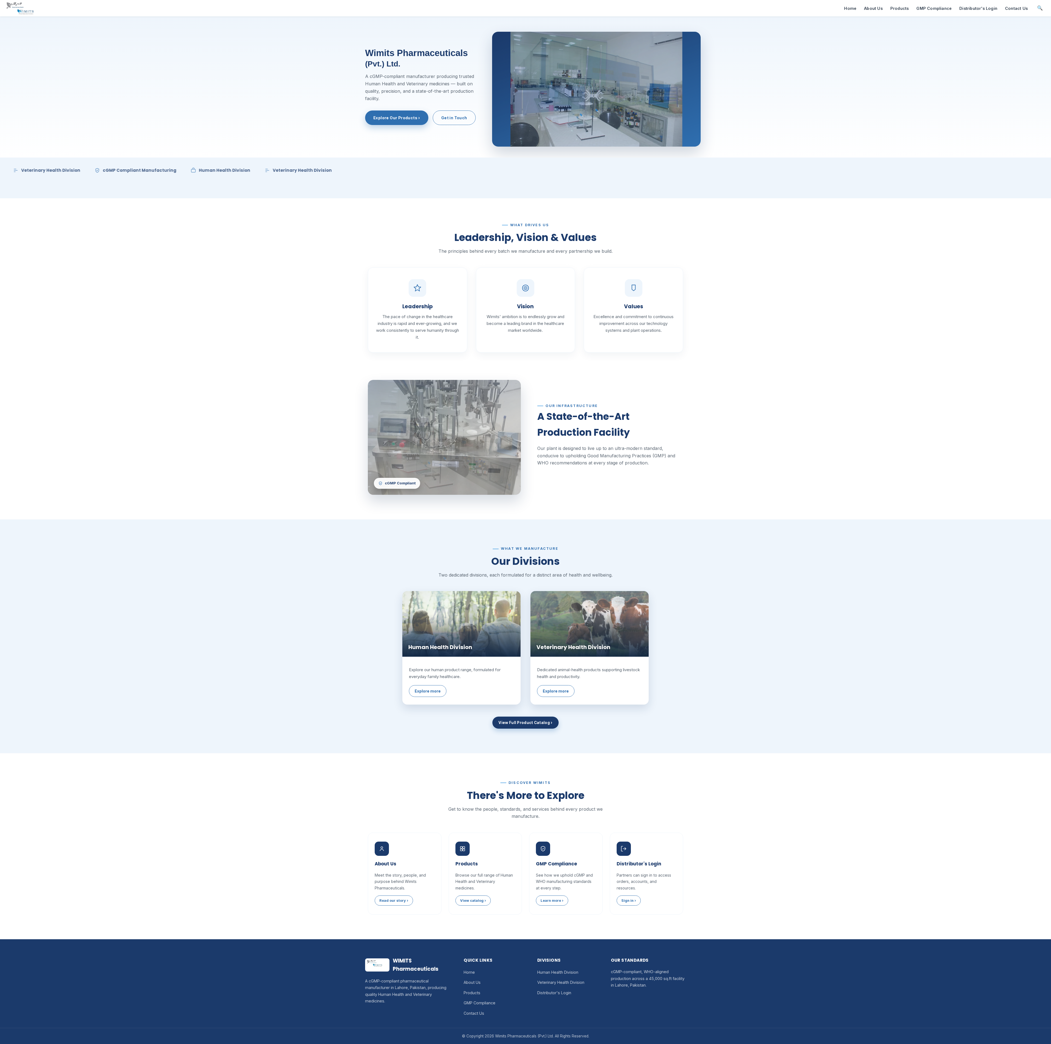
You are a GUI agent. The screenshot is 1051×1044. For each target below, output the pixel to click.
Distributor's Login (978, 8)
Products (899, 8)
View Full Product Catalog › (525, 722)
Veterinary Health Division (560, 982)
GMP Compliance (934, 8)
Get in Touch (454, 117)
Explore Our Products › (396, 117)
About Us (873, 8)
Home (850, 8)
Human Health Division (557, 972)
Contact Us (1016, 8)
